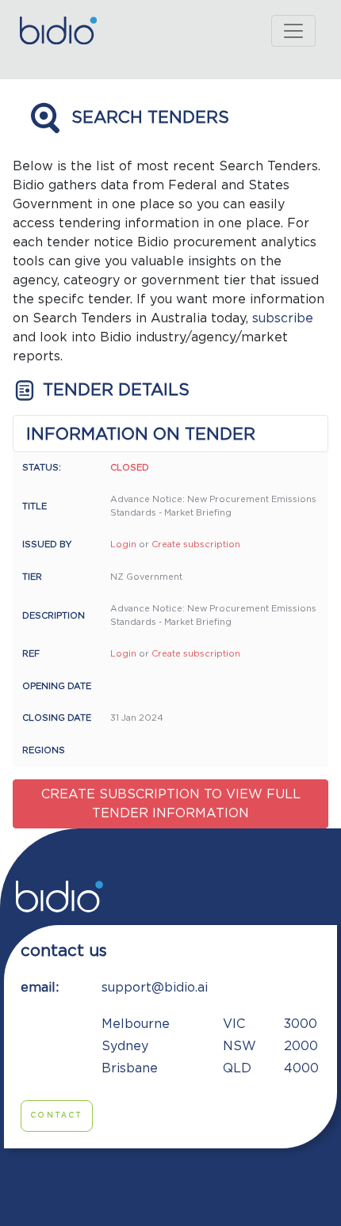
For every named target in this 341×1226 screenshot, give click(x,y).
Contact (56, 1115)
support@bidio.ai (155, 987)
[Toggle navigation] (293, 31)
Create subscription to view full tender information (171, 804)
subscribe (282, 318)
